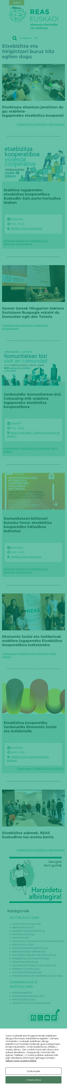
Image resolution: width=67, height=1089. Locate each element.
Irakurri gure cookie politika (20, 1060)
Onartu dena (33, 1079)
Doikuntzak (33, 1071)
